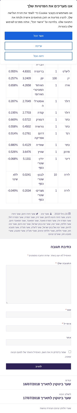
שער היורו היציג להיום (55, 217)
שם (68, 310)
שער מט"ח (25, 227)
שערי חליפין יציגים (46, 230)
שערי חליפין (61, 230)
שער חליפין (66, 224)
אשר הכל (39, 35)
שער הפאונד (33, 220)
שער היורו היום (28, 214)
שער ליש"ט (36, 227)
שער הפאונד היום (17, 220)
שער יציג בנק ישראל (41, 224)
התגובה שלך (63, 263)
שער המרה (29, 217)
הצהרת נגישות (47, 408)
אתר (68, 337)
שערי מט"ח (31, 230)
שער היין (40, 217)
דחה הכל (39, 56)
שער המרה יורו (64, 220)
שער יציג (45, 214)
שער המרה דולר (15, 217)
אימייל (66, 323)
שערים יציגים (54, 234)
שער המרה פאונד (48, 220)
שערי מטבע (19, 230)
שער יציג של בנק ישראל (54, 227)
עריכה (38, 45)
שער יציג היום (24, 224)
